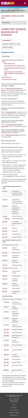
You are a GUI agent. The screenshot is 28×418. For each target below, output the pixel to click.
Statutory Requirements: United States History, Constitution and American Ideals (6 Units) (14, 73)
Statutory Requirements (12, 135)
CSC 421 (6, 311)
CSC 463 (6, 349)
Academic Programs (10, 10)
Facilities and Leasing (14, 412)
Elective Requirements (9, 63)
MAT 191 (4, 228)
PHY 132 (4, 237)
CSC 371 (4, 276)
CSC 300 (4, 248)
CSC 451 (6, 329)
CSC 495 (6, 362)
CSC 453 (6, 332)
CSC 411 (6, 307)
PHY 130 (4, 234)
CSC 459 (6, 340)
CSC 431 (6, 318)
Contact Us (14, 407)
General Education (11, 112)
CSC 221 (4, 206)
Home (2, 10)
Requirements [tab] (7, 40)
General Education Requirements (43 (14, 65)
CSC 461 (6, 345)
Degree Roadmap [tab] (8, 47)
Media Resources (14, 415)
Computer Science (21, 10)
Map (14, 404)
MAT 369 (6, 370)
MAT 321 (4, 291)
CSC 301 (4, 271)
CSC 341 (4, 265)
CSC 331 (4, 260)
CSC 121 (4, 191)
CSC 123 (4, 199)
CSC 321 (4, 255)
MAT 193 (4, 231)
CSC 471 (6, 354)
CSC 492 (8, 176)
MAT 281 (7, 218)
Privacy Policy (14, 409)
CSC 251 (4, 221)
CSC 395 (6, 302)
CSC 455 (6, 335)
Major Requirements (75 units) (9, 79)
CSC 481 (4, 283)
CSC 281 (4, 216)
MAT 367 (6, 365)
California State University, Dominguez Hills (14, 396)
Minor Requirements (7, 77)
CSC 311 (4, 252)
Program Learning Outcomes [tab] (11, 43)
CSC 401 (4, 279)
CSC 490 (6, 359)
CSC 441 (6, 324)
